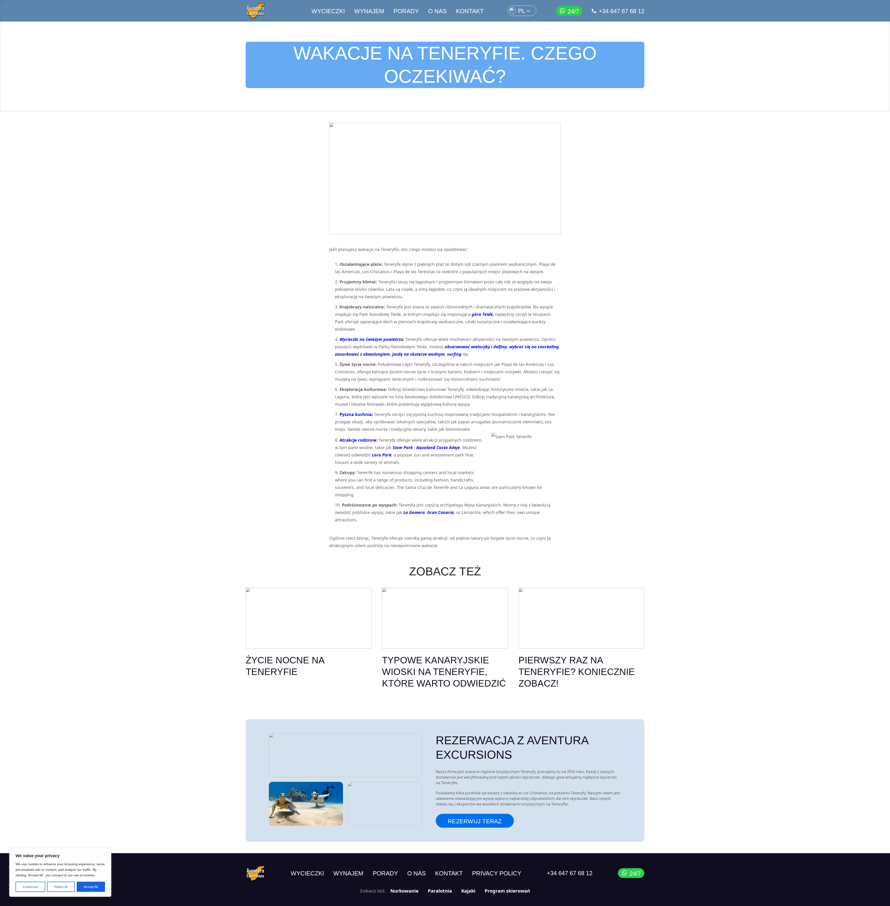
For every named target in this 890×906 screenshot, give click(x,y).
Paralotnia (440, 891)
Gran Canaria (440, 512)
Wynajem (369, 11)
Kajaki (468, 891)
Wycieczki (328, 11)
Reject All (61, 887)
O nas (437, 11)
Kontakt (470, 11)
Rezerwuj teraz (475, 821)
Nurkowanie (404, 891)
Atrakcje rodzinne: (359, 440)
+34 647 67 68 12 (621, 11)
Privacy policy (496, 873)
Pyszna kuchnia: (356, 414)
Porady (406, 11)
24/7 (573, 11)
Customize (30, 887)
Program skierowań (507, 891)
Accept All (91, 887)
